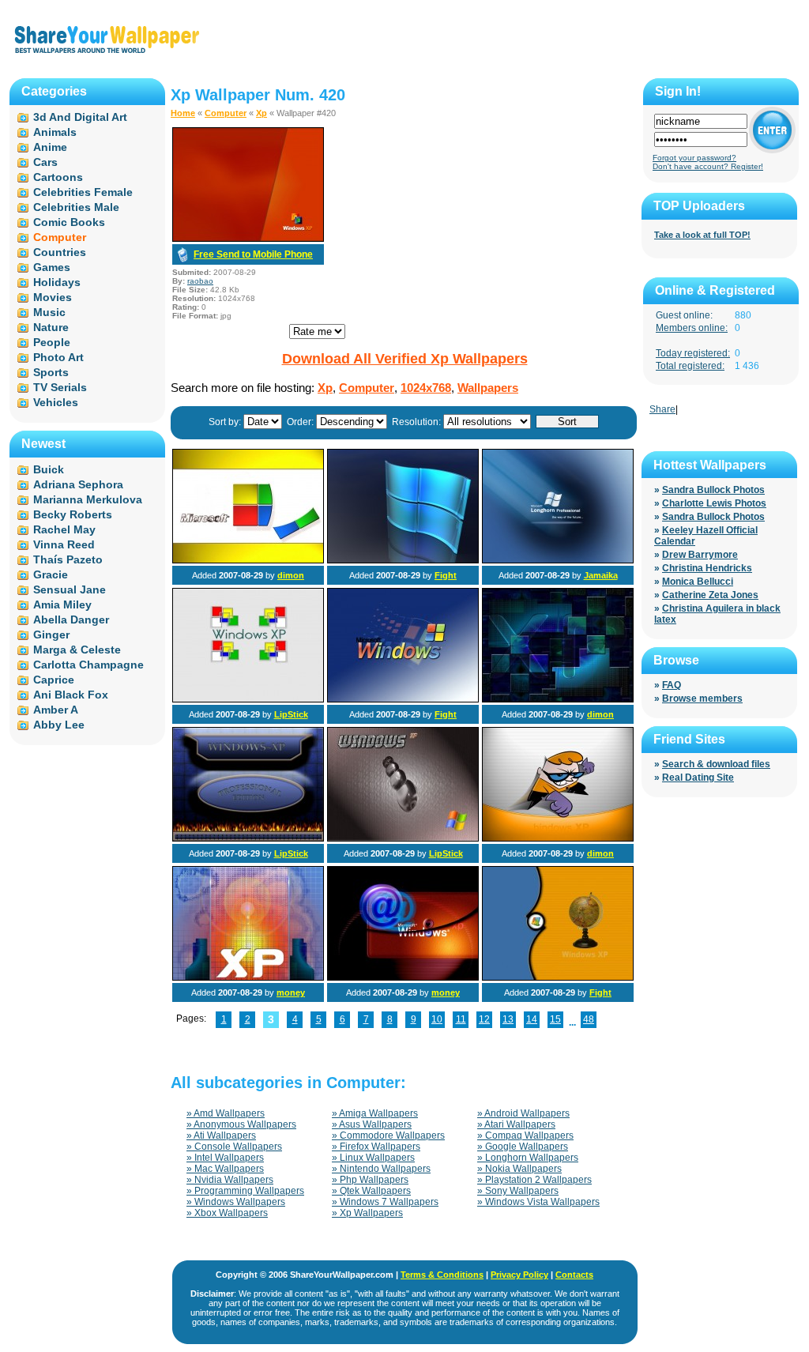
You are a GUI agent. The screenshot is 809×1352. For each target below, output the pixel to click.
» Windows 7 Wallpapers (385, 1201)
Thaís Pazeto (68, 559)
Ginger (51, 634)
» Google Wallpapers (522, 1146)
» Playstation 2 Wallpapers (534, 1179)
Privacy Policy (519, 1274)
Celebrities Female (83, 192)
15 (555, 1019)
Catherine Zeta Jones (710, 595)
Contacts (574, 1274)
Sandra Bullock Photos (713, 489)
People (51, 342)
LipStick (291, 714)
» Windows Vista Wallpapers (538, 1201)
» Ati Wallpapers (221, 1135)
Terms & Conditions (442, 1274)
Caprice (53, 679)
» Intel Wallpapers (225, 1157)
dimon (290, 575)
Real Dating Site (698, 777)
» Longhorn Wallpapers (527, 1157)
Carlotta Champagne (88, 664)
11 (461, 1019)
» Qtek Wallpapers (371, 1190)
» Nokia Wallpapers (519, 1168)
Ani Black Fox (70, 694)
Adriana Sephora (78, 484)
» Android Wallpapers (523, 1113)
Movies (52, 297)
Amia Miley (62, 604)
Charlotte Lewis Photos (714, 503)
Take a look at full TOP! (702, 234)
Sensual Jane (69, 589)
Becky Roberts (72, 514)
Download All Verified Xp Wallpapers (405, 359)
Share (662, 409)
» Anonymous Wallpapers (241, 1124)
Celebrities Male (76, 207)
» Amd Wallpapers (225, 1113)
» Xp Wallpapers (367, 1212)
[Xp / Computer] (248, 560)
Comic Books (69, 222)
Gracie (50, 574)
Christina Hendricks (707, 568)
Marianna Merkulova (87, 499)
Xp (261, 113)
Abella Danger (71, 619)
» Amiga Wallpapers (375, 1113)
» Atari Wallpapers (516, 1124)
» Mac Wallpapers (225, 1168)
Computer (225, 113)
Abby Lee (59, 724)
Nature (51, 327)
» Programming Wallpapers (245, 1190)
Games (51, 267)
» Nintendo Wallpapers (381, 1168)
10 (436, 1019)
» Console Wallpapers (234, 1146)
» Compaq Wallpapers (525, 1135)
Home (183, 113)
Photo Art (58, 357)
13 (508, 1019)
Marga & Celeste (77, 649)
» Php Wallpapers (370, 1179)
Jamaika (601, 575)
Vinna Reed (64, 544)
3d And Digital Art (80, 117)
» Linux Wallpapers (373, 1157)
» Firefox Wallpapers (376, 1146)
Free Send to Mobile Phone (253, 254)
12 (484, 1019)
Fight (446, 575)
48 (588, 1019)
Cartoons (58, 177)
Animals (55, 132)
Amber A (55, 709)
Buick (48, 469)
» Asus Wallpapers (372, 1124)
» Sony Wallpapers (518, 1190)
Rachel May (64, 529)
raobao (200, 281)
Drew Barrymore (700, 554)
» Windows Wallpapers (235, 1201)
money (291, 992)
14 (531, 1019)
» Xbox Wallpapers (227, 1212)
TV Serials (60, 387)
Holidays (57, 282)
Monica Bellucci (697, 581)
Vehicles (55, 402)
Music (49, 312)
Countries (59, 252)
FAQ (671, 685)
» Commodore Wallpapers (388, 1135)
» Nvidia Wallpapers (229, 1179)
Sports (51, 372)
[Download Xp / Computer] (248, 238)
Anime (50, 147)
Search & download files (716, 764)
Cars (45, 162)
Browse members (702, 698)
